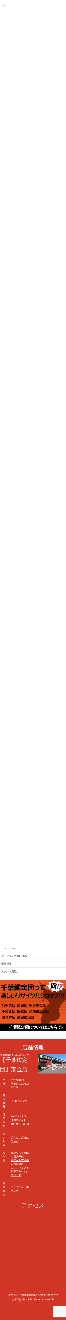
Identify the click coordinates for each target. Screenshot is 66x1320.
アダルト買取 (9, 971)
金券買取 (6, 963)
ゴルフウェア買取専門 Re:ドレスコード (20, 1171)
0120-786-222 (19, 1101)
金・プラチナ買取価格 (14, 955)
